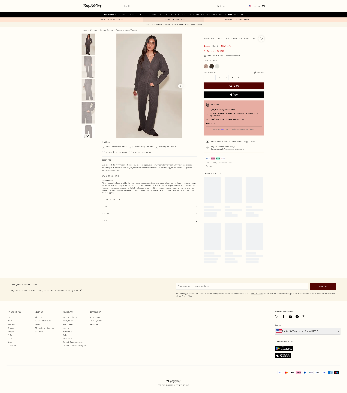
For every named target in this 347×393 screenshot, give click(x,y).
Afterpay (11, 331)
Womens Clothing (106, 30)
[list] (149, 86)
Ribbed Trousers (131, 30)
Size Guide (11, 324)
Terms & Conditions (70, 317)
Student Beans (13, 346)
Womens (93, 30)
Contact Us (39, 331)
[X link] (304, 316)
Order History (95, 317)
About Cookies (68, 324)
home (85, 30)
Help (9, 317)
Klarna (10, 339)
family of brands (257, 294)
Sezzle (10, 342)
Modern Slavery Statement (44, 328)
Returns (10, 321)
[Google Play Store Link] (284, 348)
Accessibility (67, 331)
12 (246, 77)
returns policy (240, 149)
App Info (66, 328)
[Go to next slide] (180, 86)
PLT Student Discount (43, 321)
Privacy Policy (68, 321)
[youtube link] (290, 316)
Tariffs (65, 335)
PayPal (10, 335)
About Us (38, 317)
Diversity (38, 324)
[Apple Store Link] (284, 355)
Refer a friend (95, 324)
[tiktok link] (297, 316)
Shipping (11, 328)
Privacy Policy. (187, 296)
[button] (250, 6)
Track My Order (95, 321)
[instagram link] (276, 316)
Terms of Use (67, 339)
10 (239, 77)
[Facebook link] (283, 316)
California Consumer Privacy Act (74, 346)
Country (278, 325)
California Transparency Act (73, 342)
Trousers (119, 30)
